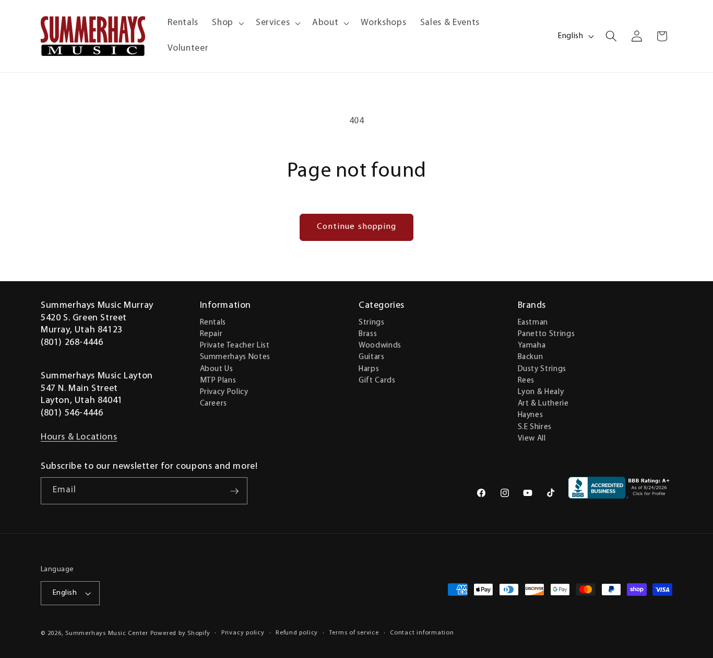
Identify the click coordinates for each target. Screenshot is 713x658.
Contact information (422, 633)
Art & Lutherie (543, 403)
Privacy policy (243, 633)
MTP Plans (218, 380)
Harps (369, 368)
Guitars (372, 357)
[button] (227, 23)
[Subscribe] (234, 491)
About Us (216, 368)
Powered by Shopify (180, 633)
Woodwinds (380, 345)
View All (532, 438)
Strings (372, 322)
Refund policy (297, 633)
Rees (526, 380)
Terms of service (353, 633)
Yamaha (532, 345)
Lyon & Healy (541, 391)
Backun (530, 357)
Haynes (530, 415)
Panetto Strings (546, 333)
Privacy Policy (224, 391)
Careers (214, 403)
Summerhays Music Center (106, 633)
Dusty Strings (542, 368)
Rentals (213, 322)
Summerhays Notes (235, 357)
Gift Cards (377, 380)
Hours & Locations (79, 437)
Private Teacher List (235, 345)
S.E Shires (535, 426)
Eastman (533, 322)
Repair (211, 333)
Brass (368, 333)
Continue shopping (357, 227)
